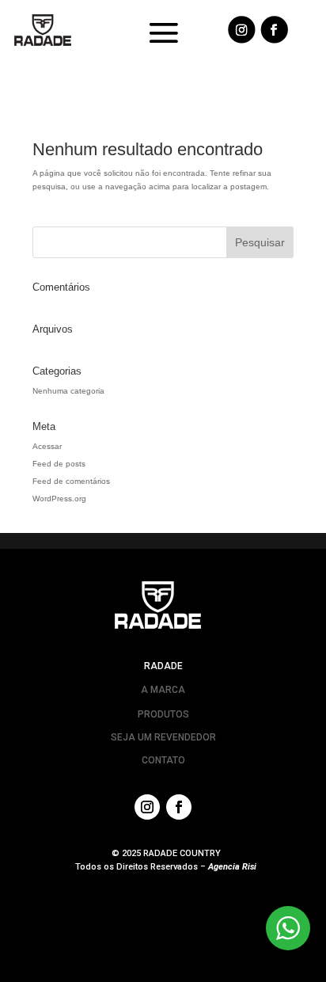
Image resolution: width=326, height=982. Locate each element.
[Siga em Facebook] (274, 29)
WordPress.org (59, 498)
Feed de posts (58, 463)
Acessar (47, 446)
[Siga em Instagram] (241, 29)
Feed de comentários (71, 481)
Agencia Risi (232, 867)
